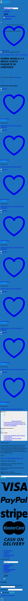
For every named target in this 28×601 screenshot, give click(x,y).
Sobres (17, 54)
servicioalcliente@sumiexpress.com (13, 458)
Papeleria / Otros (9, 54)
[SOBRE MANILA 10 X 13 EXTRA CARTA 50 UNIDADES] (4, 169)
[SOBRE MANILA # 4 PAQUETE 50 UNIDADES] (4, 332)
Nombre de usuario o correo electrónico (12, 585)
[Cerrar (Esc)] (1, 598)
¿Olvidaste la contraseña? (8, 595)
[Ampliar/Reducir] (2, 598)
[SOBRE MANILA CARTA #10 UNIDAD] (4, 130)
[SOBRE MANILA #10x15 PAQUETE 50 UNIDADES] (4, 88)
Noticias (6, 13)
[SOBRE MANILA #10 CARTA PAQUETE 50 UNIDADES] (4, 210)
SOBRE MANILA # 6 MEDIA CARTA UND (12, 409)
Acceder (12, 592)
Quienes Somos (8, 8)
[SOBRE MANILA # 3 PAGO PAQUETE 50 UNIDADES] (4, 291)
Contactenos (7, 18)
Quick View (4, 120)
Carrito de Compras (9, 16)
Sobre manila (23, 54)
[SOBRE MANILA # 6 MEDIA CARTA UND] (4, 372)
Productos (7, 11)
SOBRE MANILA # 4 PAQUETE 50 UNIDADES (13, 369)
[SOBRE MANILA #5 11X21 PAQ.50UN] (4, 251)
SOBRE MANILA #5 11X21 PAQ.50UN (11, 288)
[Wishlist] (1, 22)
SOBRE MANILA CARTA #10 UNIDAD (11, 166)
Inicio (2, 54)
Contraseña (4, 589)
